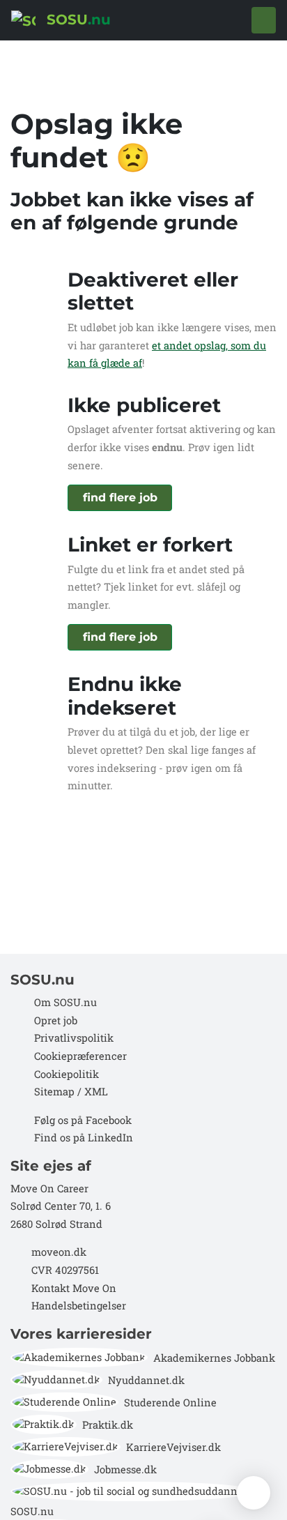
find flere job (120, 497)
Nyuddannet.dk (146, 1380)
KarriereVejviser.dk (173, 1447)
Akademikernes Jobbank (214, 1358)
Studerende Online (170, 1402)
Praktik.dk (107, 1424)
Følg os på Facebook (83, 1120)
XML (96, 1091)
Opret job (55, 1020)
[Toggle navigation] (263, 20)
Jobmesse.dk (125, 1469)
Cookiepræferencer (80, 1056)
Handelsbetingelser (78, 1305)
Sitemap (53, 1091)
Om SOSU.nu (65, 1002)
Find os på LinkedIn (83, 1137)
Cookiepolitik (66, 1074)
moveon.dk (58, 1252)
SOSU (76, 19)
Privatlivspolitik (74, 1037)
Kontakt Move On (73, 1288)
